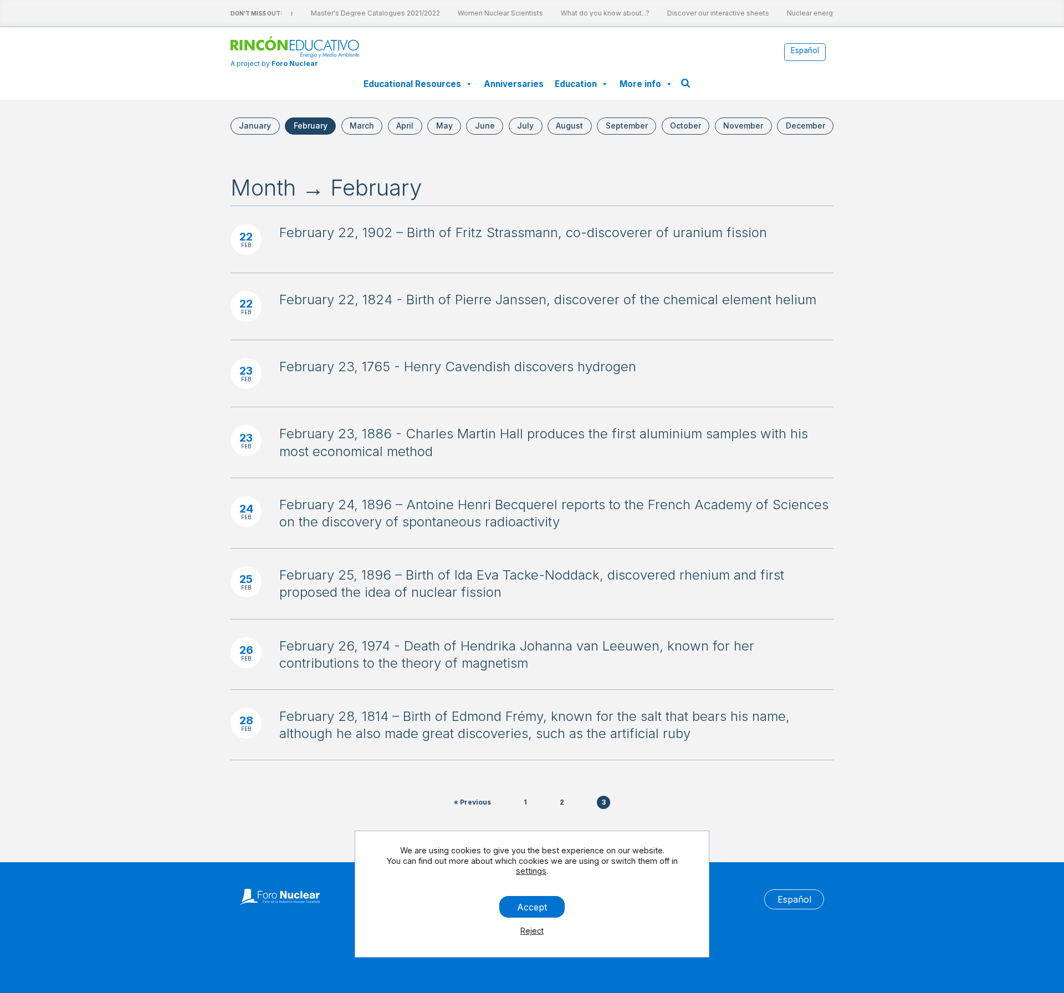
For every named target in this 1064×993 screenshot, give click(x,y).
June (485, 125)
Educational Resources (412, 84)
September (627, 125)
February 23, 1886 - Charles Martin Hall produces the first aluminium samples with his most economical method (543, 442)
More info (640, 84)
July (525, 125)
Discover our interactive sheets (712, 13)
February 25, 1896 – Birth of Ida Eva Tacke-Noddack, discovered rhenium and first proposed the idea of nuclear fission (531, 583)
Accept (532, 906)
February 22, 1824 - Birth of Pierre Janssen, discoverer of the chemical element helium (547, 299)
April (404, 125)
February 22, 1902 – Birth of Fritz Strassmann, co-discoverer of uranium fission (523, 232)
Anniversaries (514, 84)
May (444, 125)
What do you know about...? (599, 13)
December (805, 125)
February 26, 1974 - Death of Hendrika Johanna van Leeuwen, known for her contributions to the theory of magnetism (516, 654)
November (743, 125)
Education (576, 84)
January (255, 125)
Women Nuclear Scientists (494, 13)
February (311, 125)
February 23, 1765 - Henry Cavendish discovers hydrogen (457, 367)
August (569, 125)
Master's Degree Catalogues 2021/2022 (369, 13)
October (685, 125)
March (362, 125)
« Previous (472, 802)
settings (531, 871)
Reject (532, 930)
